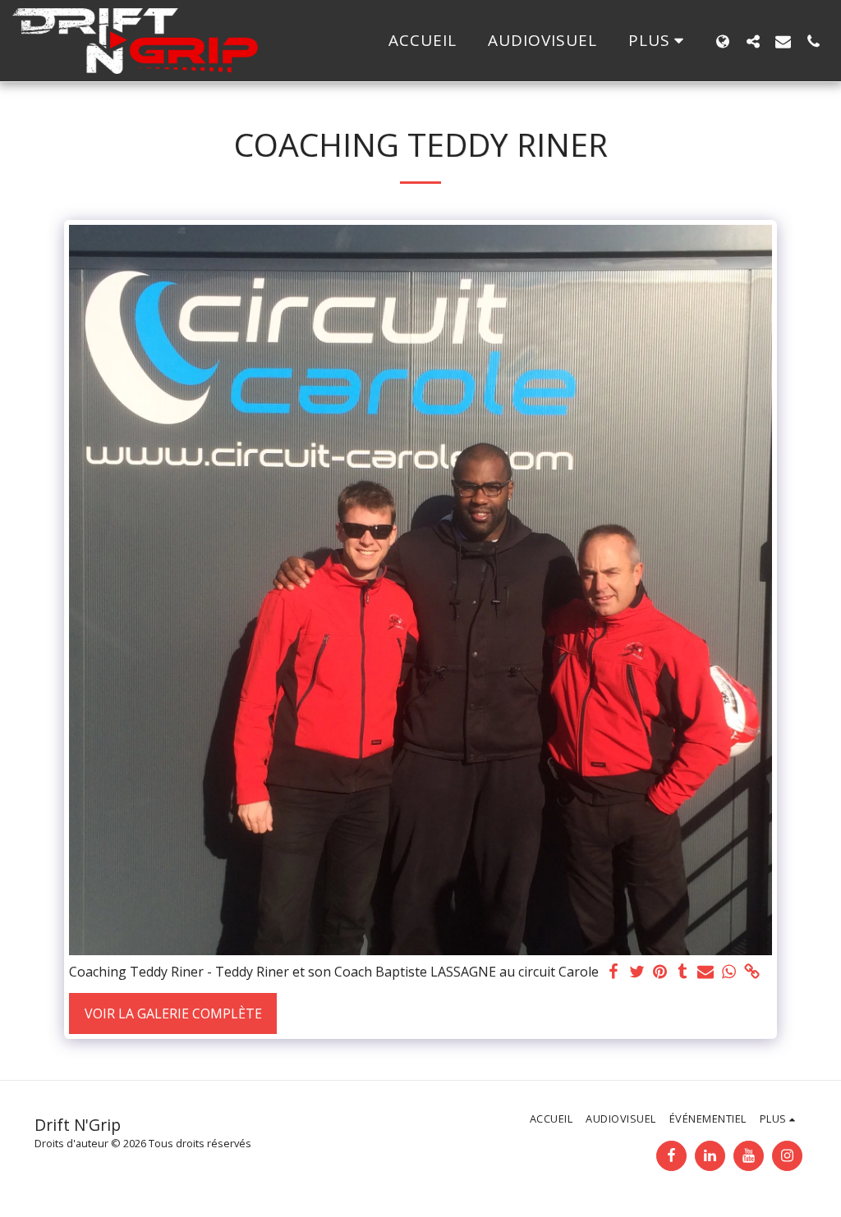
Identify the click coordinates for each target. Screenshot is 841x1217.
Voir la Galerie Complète (173, 1013)
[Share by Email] (705, 972)
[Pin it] (659, 972)
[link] (751, 972)
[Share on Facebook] (613, 972)
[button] (752, 41)
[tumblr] (682, 972)
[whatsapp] (728, 972)
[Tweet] (636, 972)
